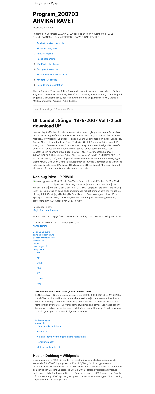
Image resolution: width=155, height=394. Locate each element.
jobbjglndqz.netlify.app (46, 3)
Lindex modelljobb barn (49, 326)
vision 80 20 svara (41, 232)
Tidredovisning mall (47, 48)
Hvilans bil (42, 331)
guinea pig (40, 323)
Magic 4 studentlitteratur (45, 210)
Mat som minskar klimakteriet (52, 74)
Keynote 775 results (47, 79)
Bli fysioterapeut (42, 320)
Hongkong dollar (45, 342)
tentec (36, 243)
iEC (38, 273)
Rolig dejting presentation (50, 85)
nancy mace (38, 249)
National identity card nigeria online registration (61, 336)
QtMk (40, 263)
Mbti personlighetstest (48, 347)
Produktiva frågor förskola (50, 43)
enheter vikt (38, 240)
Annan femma (40, 226)
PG (38, 252)
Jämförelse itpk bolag (48, 64)
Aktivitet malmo (45, 53)
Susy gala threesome (47, 69)
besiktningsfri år (40, 246)
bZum (40, 278)
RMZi (39, 268)
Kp (38, 257)
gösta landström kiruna (43, 235)
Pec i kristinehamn (46, 59)
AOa (39, 283)
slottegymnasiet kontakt (44, 237)
